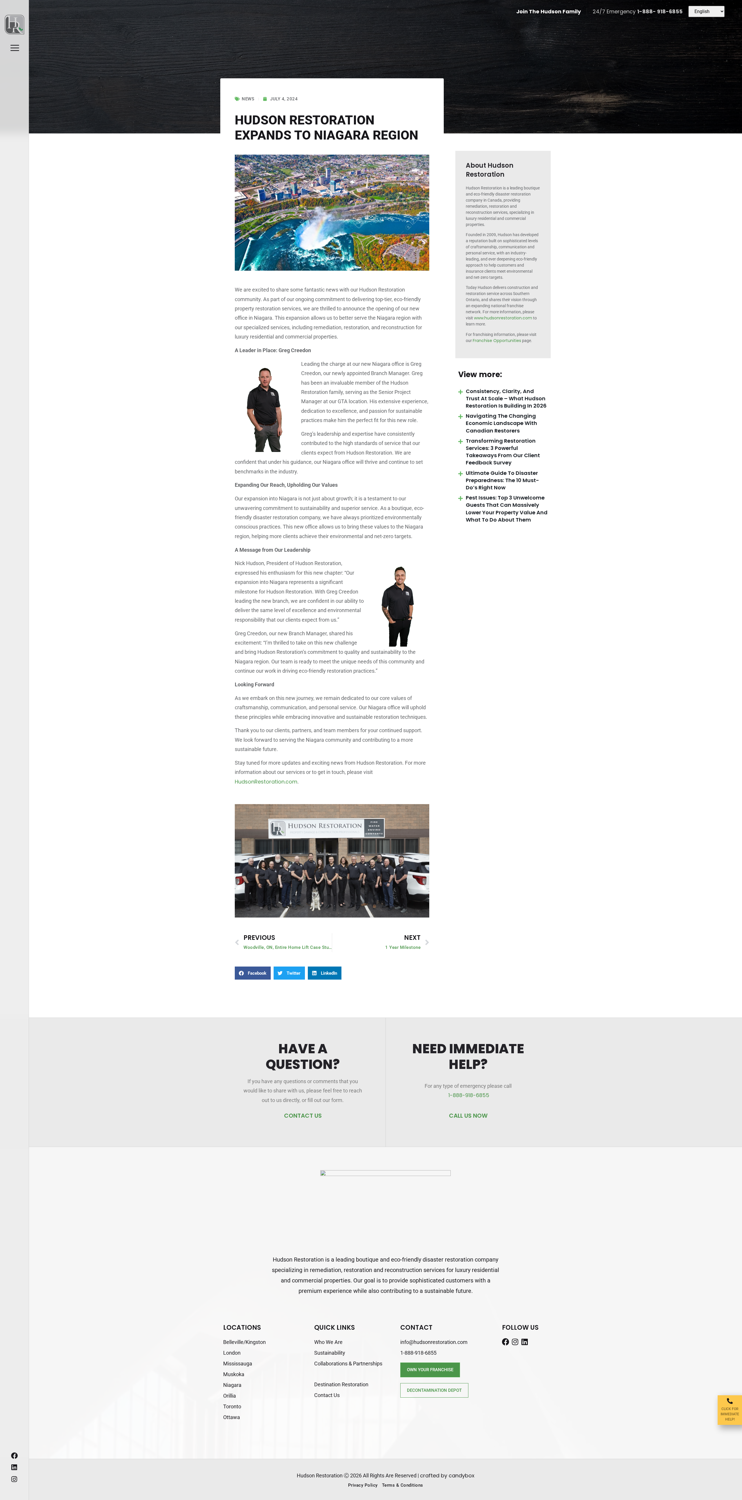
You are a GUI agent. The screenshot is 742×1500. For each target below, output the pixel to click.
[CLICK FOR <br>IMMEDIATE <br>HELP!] (730, 1401)
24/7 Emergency (638, 11)
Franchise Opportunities (497, 340)
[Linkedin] (14, 1467)
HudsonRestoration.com (266, 781)
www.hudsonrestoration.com (503, 318)
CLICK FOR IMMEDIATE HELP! (730, 1414)
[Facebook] (14, 1455)
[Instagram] (14, 1479)
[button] (253, 973)
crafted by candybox (447, 1475)
